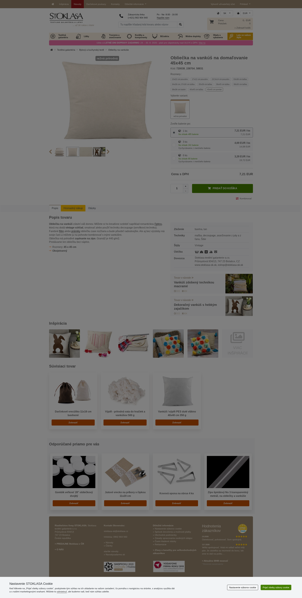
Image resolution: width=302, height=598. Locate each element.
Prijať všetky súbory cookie (276, 587)
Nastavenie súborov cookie (242, 587)
